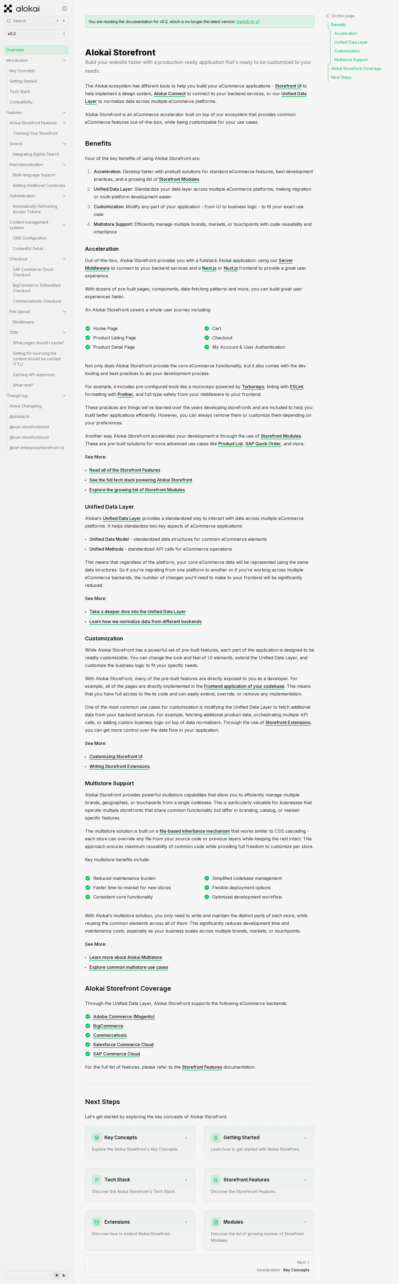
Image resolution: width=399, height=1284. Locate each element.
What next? (23, 385)
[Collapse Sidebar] (65, 8)
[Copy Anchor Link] (160, 52)
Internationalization (26, 164)
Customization (104, 638)
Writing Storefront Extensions (119, 766)
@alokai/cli (19, 416)
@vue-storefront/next (29, 426)
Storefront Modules (179, 179)
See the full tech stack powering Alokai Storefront (140, 480)
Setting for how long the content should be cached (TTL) (37, 359)
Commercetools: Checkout (37, 301)
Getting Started (23, 81)
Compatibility (21, 102)
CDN (14, 332)
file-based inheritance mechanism (195, 831)
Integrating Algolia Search (36, 154)
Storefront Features (202, 1067)
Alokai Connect (170, 93)
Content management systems (29, 225)
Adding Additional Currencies (39, 185)
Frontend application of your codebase (244, 686)
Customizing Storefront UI (116, 756)
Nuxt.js (231, 268)
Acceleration (102, 249)
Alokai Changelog (26, 406)
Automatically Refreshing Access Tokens (35, 209)
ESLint (296, 386)
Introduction (17, 60)
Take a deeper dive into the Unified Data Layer (137, 611)
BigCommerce (108, 1026)
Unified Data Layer (109, 506)
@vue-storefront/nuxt (29, 437)
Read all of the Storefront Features (124, 470)
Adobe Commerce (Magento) (124, 1016)
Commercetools (110, 1035)
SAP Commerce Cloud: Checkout (33, 272)
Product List (230, 443)
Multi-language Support (34, 175)
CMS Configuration (30, 238)
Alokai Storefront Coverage (128, 988)
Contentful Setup (28, 248)
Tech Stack (20, 91)
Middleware (23, 322)
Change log (16, 395)
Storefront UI (288, 86)
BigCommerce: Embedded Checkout (36, 288)
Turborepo (253, 386)
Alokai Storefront (120, 52)
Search (39, 20)
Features (14, 112)
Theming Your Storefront (35, 133)
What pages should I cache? (38, 342)
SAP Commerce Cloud (116, 1054)
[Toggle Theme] (60, 1275)
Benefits (98, 143)
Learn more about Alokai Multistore (125, 957)
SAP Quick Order (263, 443)
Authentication (22, 195)
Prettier (125, 394)
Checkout (18, 259)
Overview (15, 49)
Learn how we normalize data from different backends (145, 621)
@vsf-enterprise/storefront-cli (37, 447)
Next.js (209, 268)
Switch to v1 (248, 21)
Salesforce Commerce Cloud (123, 1044)
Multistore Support (109, 783)
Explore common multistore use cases (128, 967)
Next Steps (102, 1102)
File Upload (20, 311)
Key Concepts (22, 70)
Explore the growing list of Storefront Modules (137, 489)
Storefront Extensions (287, 722)
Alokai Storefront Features (33, 122)
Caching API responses (34, 374)
